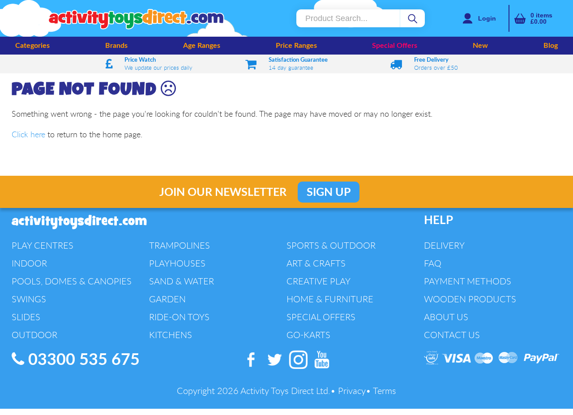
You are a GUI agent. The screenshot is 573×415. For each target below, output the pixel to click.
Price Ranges (296, 45)
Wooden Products (470, 299)
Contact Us (452, 335)
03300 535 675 (82, 360)
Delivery (444, 245)
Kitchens (170, 335)
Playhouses (177, 263)
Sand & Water (181, 281)
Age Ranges (201, 45)
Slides (26, 317)
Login (487, 18)
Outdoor (34, 335)
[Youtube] (322, 369)
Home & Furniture (329, 299)
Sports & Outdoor (331, 245)
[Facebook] (251, 369)
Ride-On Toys (179, 317)
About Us (446, 317)
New (480, 45)
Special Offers (394, 45)
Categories (32, 45)
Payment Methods (467, 281)
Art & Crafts (316, 263)
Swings (29, 299)
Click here (28, 134)
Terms (384, 391)
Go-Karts (308, 335)
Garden (167, 299)
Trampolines (179, 245)
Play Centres (42, 245)
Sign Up (329, 192)
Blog (550, 45)
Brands (116, 45)
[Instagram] (299, 369)
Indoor (29, 263)
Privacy (352, 391)
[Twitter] (275, 369)
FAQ (432, 263)
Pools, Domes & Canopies (72, 281)
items (541, 18)
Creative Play (318, 281)
